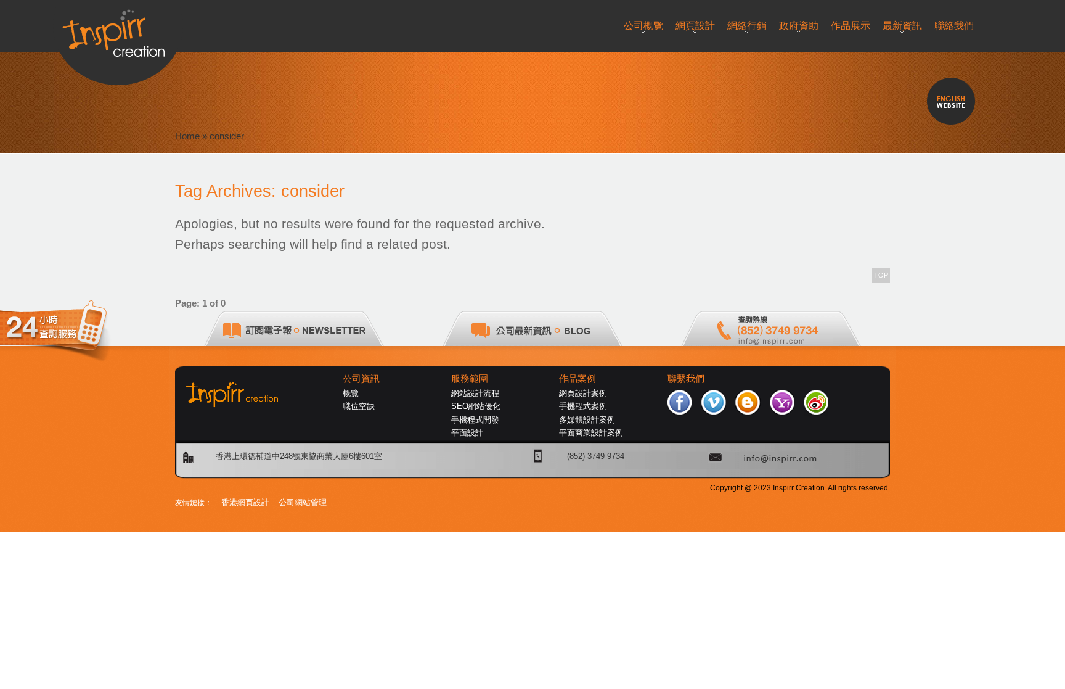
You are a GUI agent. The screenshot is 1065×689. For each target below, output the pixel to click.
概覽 (351, 393)
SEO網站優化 (475, 406)
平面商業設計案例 (591, 432)
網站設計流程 (475, 393)
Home (187, 136)
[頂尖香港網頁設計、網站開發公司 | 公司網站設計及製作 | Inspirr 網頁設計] (118, 28)
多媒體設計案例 (587, 419)
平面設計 (467, 432)
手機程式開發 (475, 419)
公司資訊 (361, 379)
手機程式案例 (583, 406)
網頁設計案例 (583, 393)
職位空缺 (359, 406)
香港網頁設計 (245, 502)
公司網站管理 (303, 502)
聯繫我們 (685, 379)
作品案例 (577, 379)
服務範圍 (469, 379)
